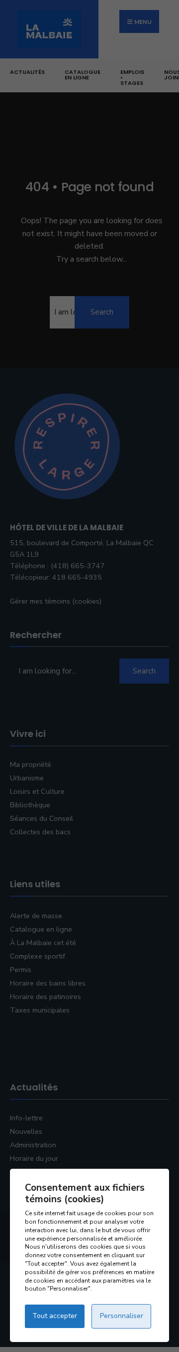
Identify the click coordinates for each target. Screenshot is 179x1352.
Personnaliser (121, 1316)
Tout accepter (54, 1316)
